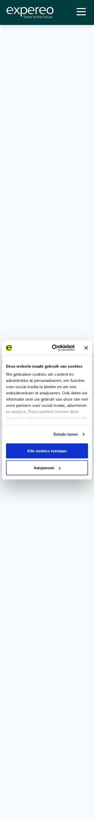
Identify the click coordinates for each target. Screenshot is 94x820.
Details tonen (66, 434)
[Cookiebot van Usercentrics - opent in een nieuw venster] (55, 348)
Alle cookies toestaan (47, 450)
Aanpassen (44, 468)
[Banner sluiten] (86, 347)
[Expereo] (30, 12)
